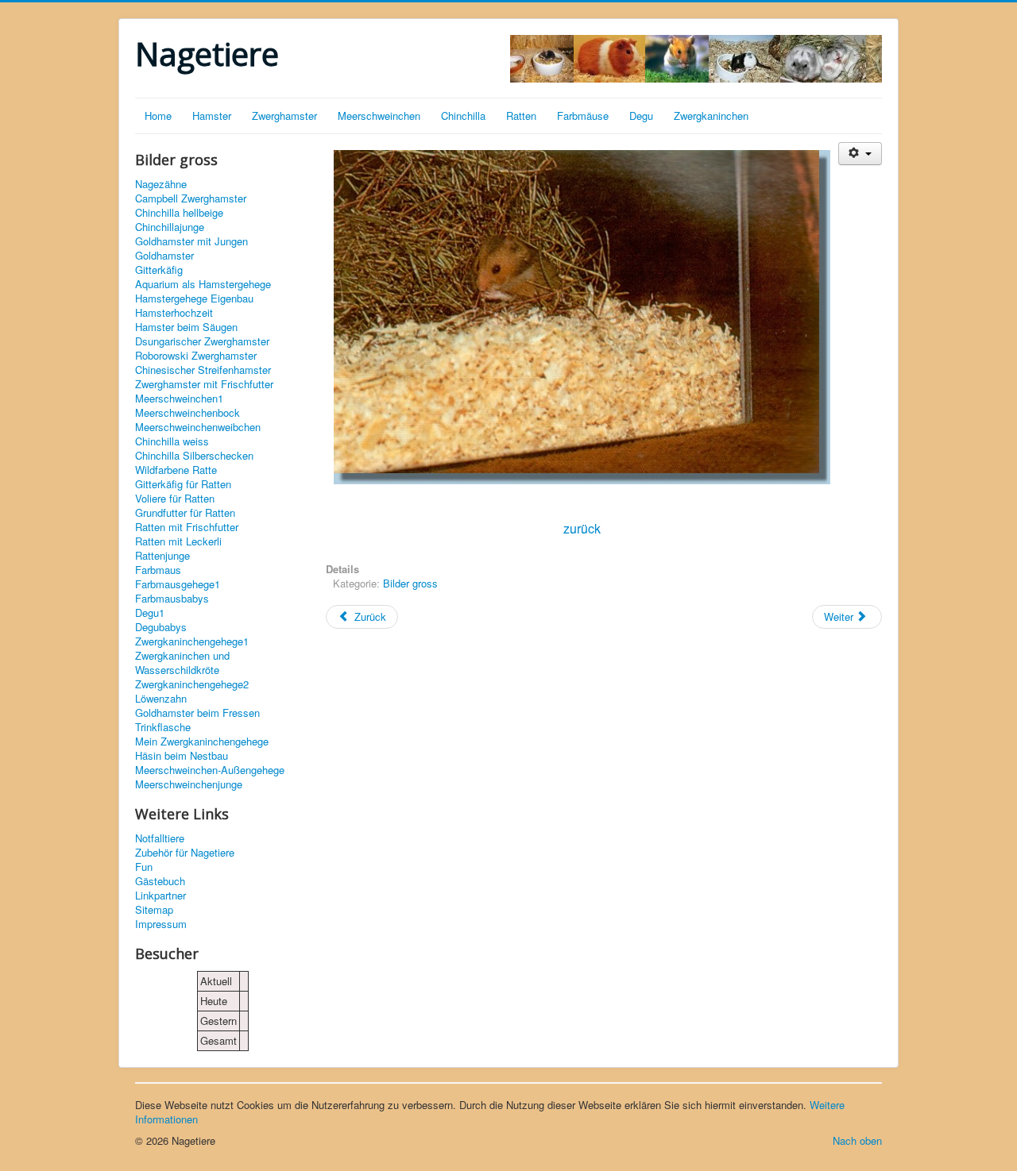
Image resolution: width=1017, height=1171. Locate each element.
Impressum (161, 924)
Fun (144, 867)
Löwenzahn (161, 698)
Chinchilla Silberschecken (194, 456)
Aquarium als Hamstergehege (203, 284)
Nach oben (857, 1140)
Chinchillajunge (169, 227)
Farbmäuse (583, 115)
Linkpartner (160, 895)
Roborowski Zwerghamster (196, 356)
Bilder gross (410, 583)
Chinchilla (463, 115)
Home (158, 115)
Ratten (521, 115)
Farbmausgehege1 (177, 584)
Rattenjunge (162, 556)
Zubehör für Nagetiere (184, 853)
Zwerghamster (284, 115)
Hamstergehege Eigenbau (194, 298)
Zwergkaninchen (711, 115)
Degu (641, 115)
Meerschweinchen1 (179, 398)
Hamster (211, 115)
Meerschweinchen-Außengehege (209, 770)
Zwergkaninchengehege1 (192, 641)
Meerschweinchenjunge (188, 784)
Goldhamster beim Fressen (197, 713)
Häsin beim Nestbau (181, 756)
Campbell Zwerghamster (190, 198)
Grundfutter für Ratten (185, 513)
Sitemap (154, 910)
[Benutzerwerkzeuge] (860, 153)
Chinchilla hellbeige (179, 213)
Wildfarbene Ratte (176, 470)
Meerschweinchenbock (187, 413)
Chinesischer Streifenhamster (203, 370)
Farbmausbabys (172, 598)
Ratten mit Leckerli (178, 541)
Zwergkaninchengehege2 (192, 684)
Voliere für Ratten (175, 498)
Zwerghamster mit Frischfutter (204, 384)
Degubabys (161, 627)
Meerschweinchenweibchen (198, 427)
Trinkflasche (163, 727)
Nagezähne (161, 184)
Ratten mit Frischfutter (186, 527)
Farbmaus (158, 570)
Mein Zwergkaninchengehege (202, 741)
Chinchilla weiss (172, 441)
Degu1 (149, 613)
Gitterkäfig (159, 270)
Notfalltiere (159, 838)
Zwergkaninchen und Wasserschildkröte (182, 663)
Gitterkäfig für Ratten (183, 484)
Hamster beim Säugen (186, 327)
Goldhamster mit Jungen (191, 241)
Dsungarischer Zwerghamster (202, 341)
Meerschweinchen (379, 115)
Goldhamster (164, 255)
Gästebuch (160, 881)
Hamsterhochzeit (174, 313)
